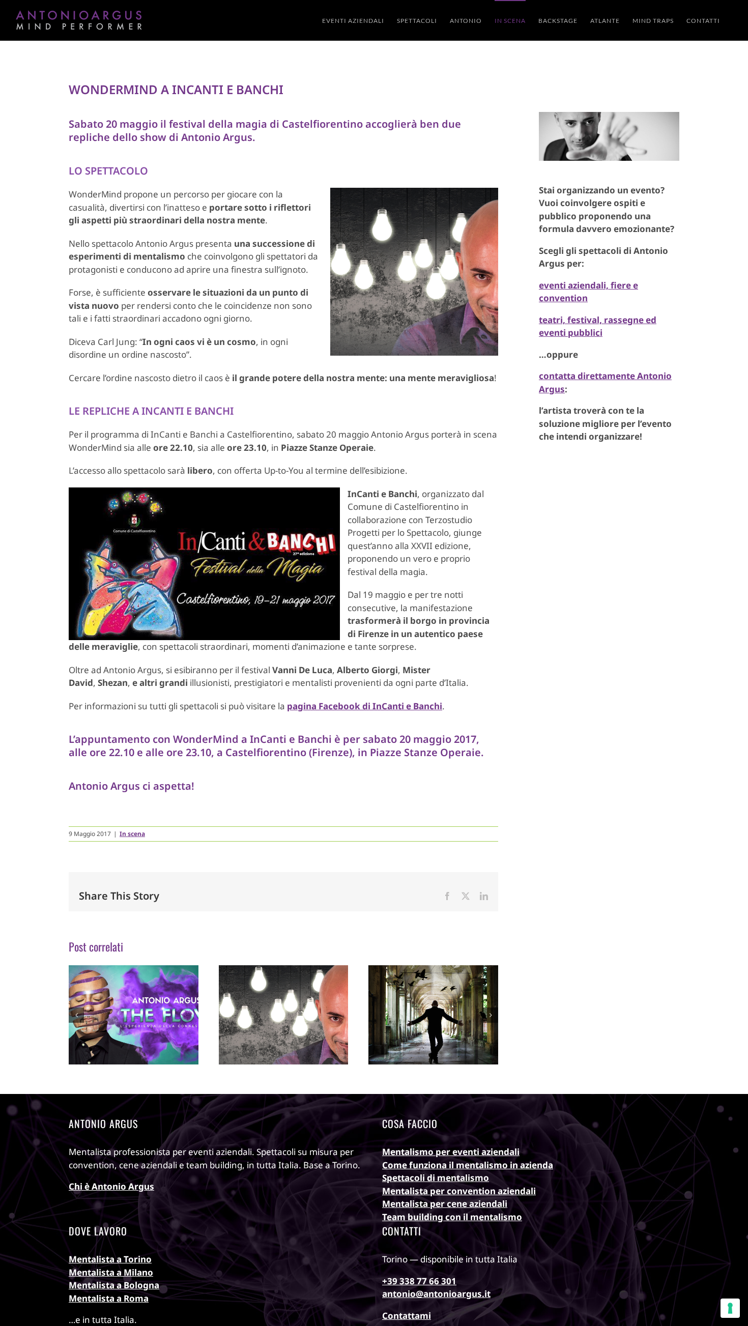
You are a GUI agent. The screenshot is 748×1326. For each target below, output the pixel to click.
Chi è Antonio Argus (111, 1186)
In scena (132, 833)
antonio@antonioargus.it (436, 1294)
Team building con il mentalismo (452, 1217)
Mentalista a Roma (109, 1298)
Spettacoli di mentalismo (435, 1178)
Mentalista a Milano (111, 1272)
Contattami (406, 1315)
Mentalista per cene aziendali (444, 1203)
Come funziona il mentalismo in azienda (467, 1165)
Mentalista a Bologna (114, 1285)
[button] (76, 1015)
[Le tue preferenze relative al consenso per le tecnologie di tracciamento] (730, 1308)
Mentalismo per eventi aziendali (451, 1152)
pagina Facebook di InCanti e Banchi (364, 706)
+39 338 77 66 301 (419, 1281)
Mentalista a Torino (110, 1259)
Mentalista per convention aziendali (459, 1191)
